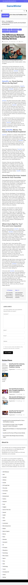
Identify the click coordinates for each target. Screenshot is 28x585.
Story (4, 561)
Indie (4, 517)
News (4, 536)
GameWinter (14, 6)
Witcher (4, 577)
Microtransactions (7, 526)
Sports (4, 558)
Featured (4, 501)
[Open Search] (24, 10)
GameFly (16, 70)
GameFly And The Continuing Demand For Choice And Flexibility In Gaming (16, 365)
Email (5, 335)
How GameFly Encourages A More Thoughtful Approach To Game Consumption (17, 390)
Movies (4, 534)
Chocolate (5, 488)
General (4, 512)
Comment (6, 314)
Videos (4, 574)
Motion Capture (6, 531)
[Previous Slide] (24, 1)
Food (4, 504)
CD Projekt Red (6, 485)
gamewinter (5, 41)
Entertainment (6, 496)
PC (3, 544)
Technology (6, 31)
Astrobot (5, 477)
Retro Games (5, 555)
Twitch (4, 569)
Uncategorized (13, 31)
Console (5, 29)
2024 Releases (6, 471)
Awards (4, 482)
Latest (9, 29)
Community (5, 490)
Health (4, 515)
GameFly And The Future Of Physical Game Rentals (12, 1)
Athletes (4, 480)
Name (5, 330)
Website (5, 341)
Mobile (4, 528)
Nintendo (5, 539)
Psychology (5, 553)
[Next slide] (26, 1)
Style (20, 29)
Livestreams (5, 523)
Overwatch (5, 542)
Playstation (15, 29)
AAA (4, 474)
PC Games (5, 547)
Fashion (4, 498)
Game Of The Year (7, 509)
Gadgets (4, 507)
